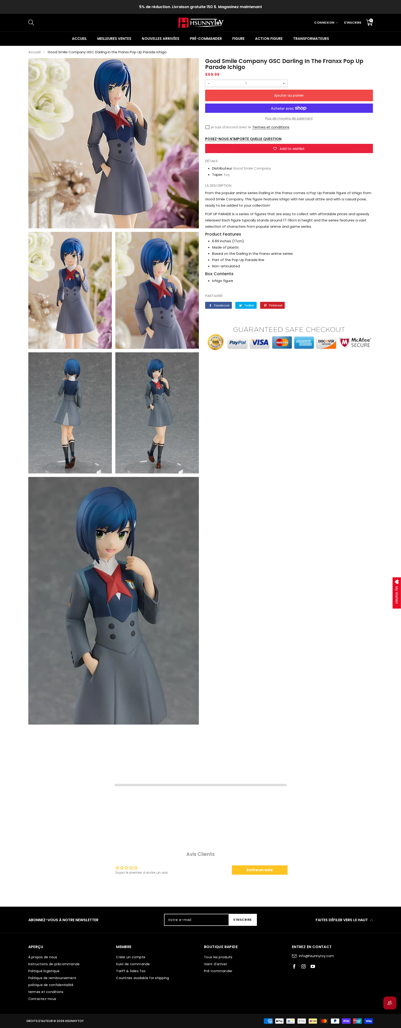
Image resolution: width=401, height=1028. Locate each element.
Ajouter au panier (289, 95)
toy (227, 174)
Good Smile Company (252, 168)
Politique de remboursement (52, 978)
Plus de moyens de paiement (289, 118)
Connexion (324, 22)
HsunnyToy (74, 1021)
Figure (238, 38)
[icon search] (106, 22)
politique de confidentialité (51, 985)
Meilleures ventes (114, 38)
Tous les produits (218, 957)
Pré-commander (206, 38)
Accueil (79, 38)
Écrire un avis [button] (260, 870)
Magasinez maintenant (240, 6)
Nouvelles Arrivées (160, 38)
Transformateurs (311, 38)
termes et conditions (46, 992)
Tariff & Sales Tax (131, 971)
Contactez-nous (42, 998)
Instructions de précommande (54, 964)
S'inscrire (352, 22)
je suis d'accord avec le (231, 127)
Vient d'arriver (215, 964)
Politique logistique (44, 971)
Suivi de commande (133, 964)
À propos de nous (42, 957)
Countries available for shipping (142, 978)
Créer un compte (130, 957)
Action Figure (268, 38)
